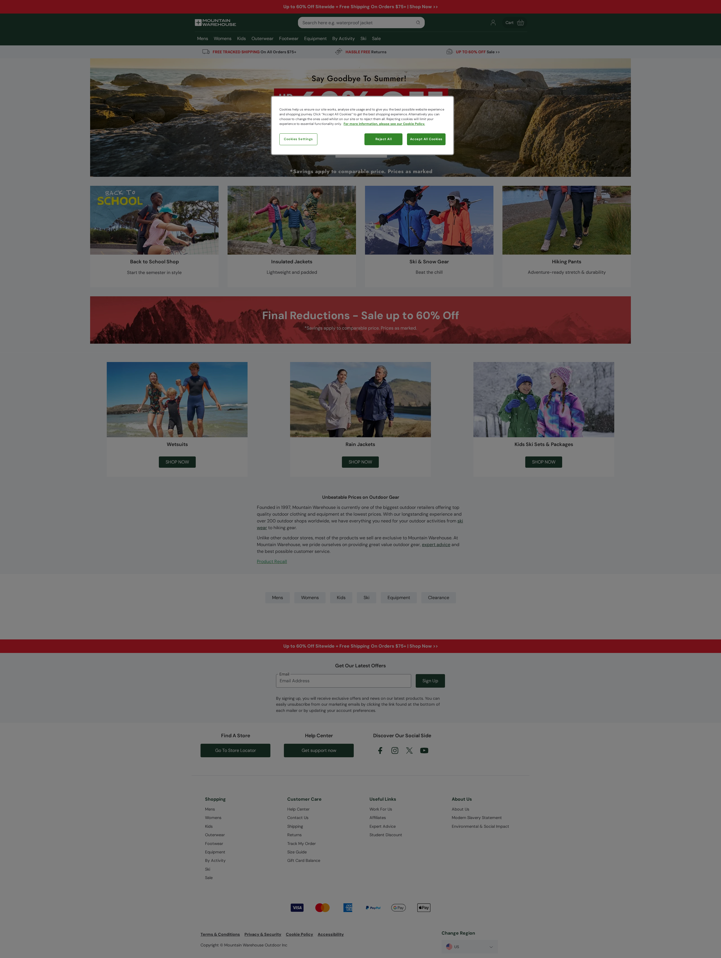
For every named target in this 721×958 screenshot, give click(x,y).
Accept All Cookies (426, 139)
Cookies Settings (298, 139)
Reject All (383, 139)
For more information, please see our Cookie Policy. (384, 124)
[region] (362, 125)
